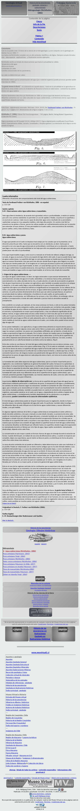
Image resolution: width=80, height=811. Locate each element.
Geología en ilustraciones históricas (19, 688)
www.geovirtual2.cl (40, 652)
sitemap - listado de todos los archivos (23, 770)
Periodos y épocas (13, 678)
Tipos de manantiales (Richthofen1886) (18, 569)
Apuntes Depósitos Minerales (17, 667)
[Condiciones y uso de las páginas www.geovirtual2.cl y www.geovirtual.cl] (62, 789)
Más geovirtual (39, 42)
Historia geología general (40, 597)
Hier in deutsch (8, 520)
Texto (39, 30)
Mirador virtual (12, 756)
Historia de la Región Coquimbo (18, 721)
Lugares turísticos (29, 738)
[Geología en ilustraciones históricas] (40, 542)
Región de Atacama (13, 738)
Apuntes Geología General (16, 662)
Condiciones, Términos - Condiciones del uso (53, 624)
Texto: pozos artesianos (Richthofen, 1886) (20, 562)
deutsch (43, 544)
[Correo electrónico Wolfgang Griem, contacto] (59, 789)
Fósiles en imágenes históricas (17, 705)
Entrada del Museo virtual (16, 697)
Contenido (39, 39)
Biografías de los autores (40, 606)
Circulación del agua (40, 590)
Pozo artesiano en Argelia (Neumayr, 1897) (20, 567)
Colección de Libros (35, 763)
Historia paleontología (40, 599)
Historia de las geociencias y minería (63, 778)
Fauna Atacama (12, 753)
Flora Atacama (11, 750)
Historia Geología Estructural (40, 601)
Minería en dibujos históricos (17, 702)
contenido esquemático (47, 770)
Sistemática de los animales (16, 680)
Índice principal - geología (16, 691)
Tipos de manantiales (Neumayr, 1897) (18, 572)
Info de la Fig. (39, 24)
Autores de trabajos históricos (17, 708)
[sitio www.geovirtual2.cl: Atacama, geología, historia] (40, 616)
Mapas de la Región (13, 758)
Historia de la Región (14, 740)
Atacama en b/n (25, 756)
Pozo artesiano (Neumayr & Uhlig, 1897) (19, 564)
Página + (39, 36)
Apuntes (9, 660)
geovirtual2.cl (8, 778)
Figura (39, 21)
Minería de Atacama (14, 743)
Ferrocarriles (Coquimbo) (16, 723)
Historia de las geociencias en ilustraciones (40, 631)
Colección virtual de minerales (17, 675)
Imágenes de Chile (13, 731)
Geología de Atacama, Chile (16, 745)
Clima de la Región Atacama (17, 761)
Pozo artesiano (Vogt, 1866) (14, 556)
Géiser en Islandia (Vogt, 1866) (15, 575)
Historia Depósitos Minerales (40, 602)
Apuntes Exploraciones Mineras (18, 670)
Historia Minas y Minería (40, 604)
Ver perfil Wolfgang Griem (41, 796)
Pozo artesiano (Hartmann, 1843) (16, 554)
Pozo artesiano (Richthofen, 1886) (16, 559)
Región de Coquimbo (14, 718)
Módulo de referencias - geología (19, 683)
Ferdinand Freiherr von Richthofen (60, 108)
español (37, 544)
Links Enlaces (11, 763)
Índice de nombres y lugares (17, 766)
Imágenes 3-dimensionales (33, 758)
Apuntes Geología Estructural (17, 665)
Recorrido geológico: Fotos (16, 673)
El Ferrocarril (11, 748)
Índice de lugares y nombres (17, 726)
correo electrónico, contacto (41, 794)
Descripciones (39, 27)
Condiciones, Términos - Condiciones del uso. (50, 802)
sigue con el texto (9, 503)
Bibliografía (21, 763)
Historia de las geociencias (41, 595)
